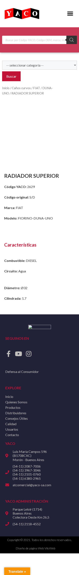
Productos (12, 407)
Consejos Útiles (16, 418)
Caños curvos (21, 88)
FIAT (36, 88)
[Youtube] (18, 354)
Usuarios (11, 429)
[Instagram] (28, 354)
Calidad (10, 424)
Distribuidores (15, 413)
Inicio (5, 88)
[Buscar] (71, 40)
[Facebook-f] (8, 354)
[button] (70, 13)
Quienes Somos (16, 402)
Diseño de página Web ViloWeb (35, 548)
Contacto (12, 435)
